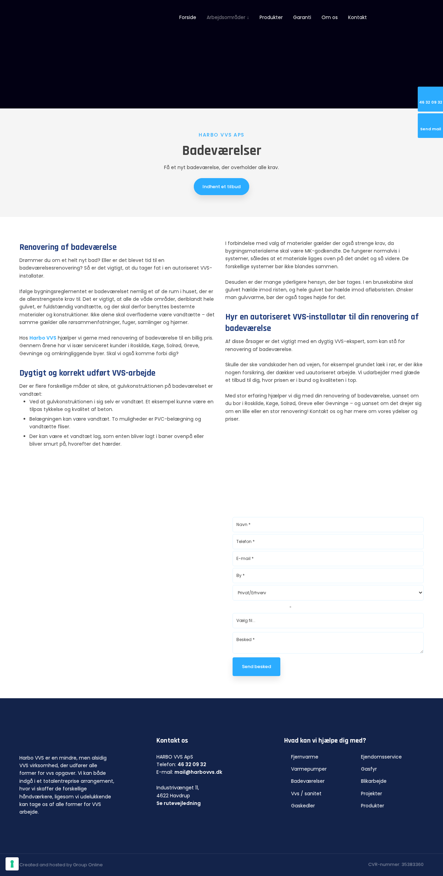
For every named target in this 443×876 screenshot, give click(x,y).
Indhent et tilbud (221, 186)
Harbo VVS (42, 337)
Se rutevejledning (178, 803)
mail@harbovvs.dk (198, 772)
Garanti (302, 17)
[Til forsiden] (74, 17)
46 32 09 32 (192, 764)
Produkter (271, 17)
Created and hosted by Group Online (61, 864)
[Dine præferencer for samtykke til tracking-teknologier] (12, 863)
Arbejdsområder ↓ (228, 17)
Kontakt (357, 17)
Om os (330, 17)
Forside (187, 17)
